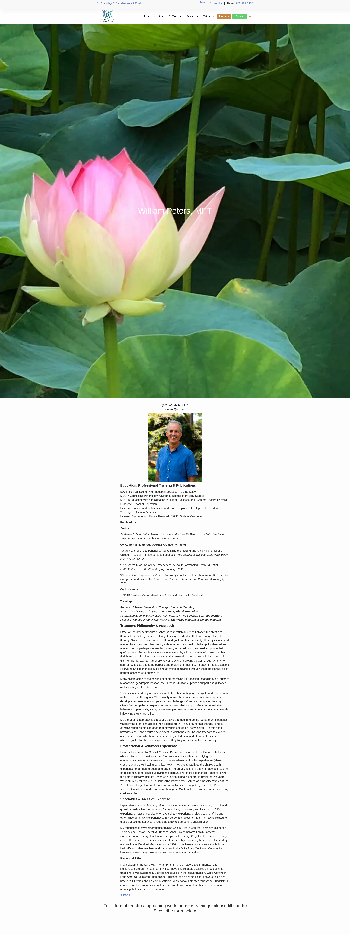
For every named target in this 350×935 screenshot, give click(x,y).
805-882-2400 (244, 3)
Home (146, 16)
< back (125, 895)
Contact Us (216, 3)
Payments (224, 16)
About (157, 16)
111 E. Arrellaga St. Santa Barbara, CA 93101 (119, 3)
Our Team (173, 16)
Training (207, 16)
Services (190, 16)
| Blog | (202, 2)
